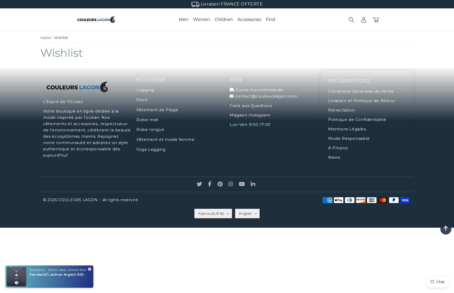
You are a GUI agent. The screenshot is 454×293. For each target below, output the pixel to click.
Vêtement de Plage (157, 109)
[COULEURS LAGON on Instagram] (231, 184)
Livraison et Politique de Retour (361, 100)
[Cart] (376, 19)
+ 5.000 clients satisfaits (230, 4)
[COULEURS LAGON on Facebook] (211, 184)
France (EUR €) (211, 213)
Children (224, 19)
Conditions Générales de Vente (361, 91)
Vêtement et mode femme (165, 139)
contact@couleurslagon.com (266, 96)
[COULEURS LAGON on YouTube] (242, 184)
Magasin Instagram (250, 115)
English (245, 213)
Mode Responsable (349, 138)
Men (183, 19)
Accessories (249, 19)
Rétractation (341, 110)
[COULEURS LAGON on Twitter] (200, 184)
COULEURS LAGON (77, 200)
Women (201, 19)
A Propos (338, 147)
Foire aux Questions (251, 105)
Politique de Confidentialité (357, 119)
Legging (145, 89)
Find (270, 19)
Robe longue (150, 129)
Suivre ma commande (259, 89)
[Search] (351, 19)
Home (45, 38)
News (334, 157)
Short (142, 99)
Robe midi (147, 119)
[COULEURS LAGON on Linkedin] (253, 184)
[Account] (363, 19)
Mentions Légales (347, 128)
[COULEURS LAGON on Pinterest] (220, 184)
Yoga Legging (150, 149)
